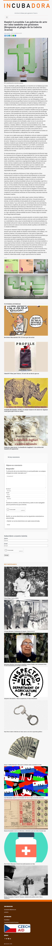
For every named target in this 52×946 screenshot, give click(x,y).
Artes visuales (7, 33)
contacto (6, 912)
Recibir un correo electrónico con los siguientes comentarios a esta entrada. (25, 517)
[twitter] (7, 939)
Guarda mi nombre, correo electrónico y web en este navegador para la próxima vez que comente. (25, 503)
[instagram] (8, 939)
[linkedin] (10, 939)
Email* (7, 492)
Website (8, 496)
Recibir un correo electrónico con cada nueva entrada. (23, 521)
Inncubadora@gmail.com (10, 909)
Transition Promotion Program (11, 922)
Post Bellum (6, 919)
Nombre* (8, 489)
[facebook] (5, 939)
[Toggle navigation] (7, 17)
